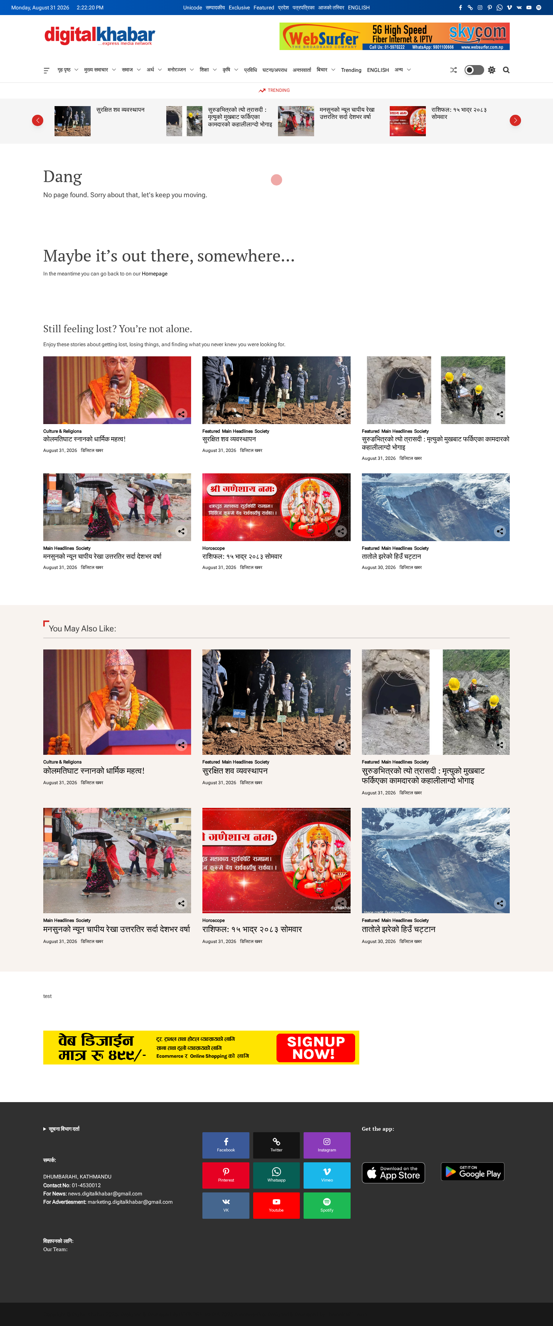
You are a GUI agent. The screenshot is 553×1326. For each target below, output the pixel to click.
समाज (127, 70)
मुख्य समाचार (96, 70)
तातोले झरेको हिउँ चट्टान (391, 556)
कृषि (226, 70)
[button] (37, 120)
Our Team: (55, 1249)
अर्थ (150, 70)
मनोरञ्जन (177, 70)
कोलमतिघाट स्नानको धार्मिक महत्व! (84, 438)
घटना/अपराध (275, 70)
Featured (264, 8)
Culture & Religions (62, 431)
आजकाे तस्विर (331, 8)
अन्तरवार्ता (302, 70)
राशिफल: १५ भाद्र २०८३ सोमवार (422, 113)
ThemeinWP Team (346, 1314)
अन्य (399, 70)
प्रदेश (283, 8)
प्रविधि (250, 70)
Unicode (192, 8)
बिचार (322, 70)
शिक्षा (204, 70)
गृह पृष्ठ (64, 70)
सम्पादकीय (215, 8)
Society (262, 431)
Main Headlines (237, 431)
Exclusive (239, 8)
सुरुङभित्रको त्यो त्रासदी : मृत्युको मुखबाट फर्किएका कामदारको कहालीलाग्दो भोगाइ (203, 116)
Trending (351, 70)
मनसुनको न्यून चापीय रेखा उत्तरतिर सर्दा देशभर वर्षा (310, 113)
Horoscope (213, 548)
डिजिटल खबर (92, 450)
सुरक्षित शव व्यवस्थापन (83, 109)
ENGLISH (359, 8)
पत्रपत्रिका (303, 8)
